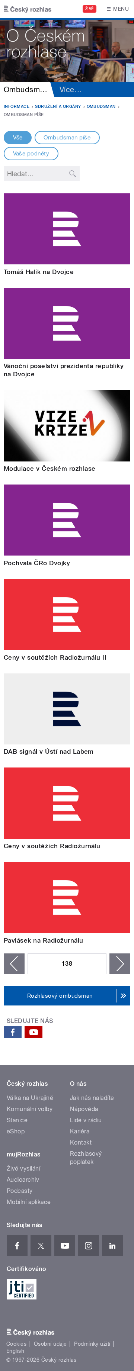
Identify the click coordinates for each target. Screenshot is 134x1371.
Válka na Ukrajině (30, 1097)
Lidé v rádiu (86, 1120)
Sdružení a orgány (58, 106)
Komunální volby (29, 1109)
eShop (16, 1131)
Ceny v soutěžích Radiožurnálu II (55, 657)
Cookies (16, 1344)
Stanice (17, 1120)
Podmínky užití (92, 1344)
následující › (119, 963)
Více (71, 89)
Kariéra (79, 1131)
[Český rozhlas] (27, 9)
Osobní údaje (50, 1344)
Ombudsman (101, 106)
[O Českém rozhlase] (67, 50)
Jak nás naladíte (92, 1097)
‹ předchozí (14, 963)
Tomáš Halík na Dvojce (39, 272)
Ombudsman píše (67, 137)
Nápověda (84, 1109)
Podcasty (20, 1190)
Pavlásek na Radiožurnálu (43, 940)
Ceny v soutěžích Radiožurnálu (52, 846)
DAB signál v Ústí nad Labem (49, 751)
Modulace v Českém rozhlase (49, 468)
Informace (16, 106)
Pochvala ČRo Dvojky (37, 563)
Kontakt (81, 1142)
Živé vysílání (23, 1168)
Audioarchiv (23, 1179)
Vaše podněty (31, 153)
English (15, 1351)
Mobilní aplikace (29, 1202)
